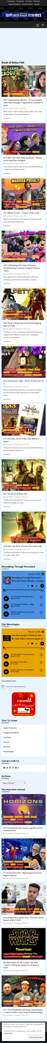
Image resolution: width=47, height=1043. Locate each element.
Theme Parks (21, 259)
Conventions (19, 817)
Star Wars (7, 94)
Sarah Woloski (9, 108)
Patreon (37, 1)
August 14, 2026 (20, 971)
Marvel (13, 819)
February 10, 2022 (21, 329)
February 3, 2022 (21, 387)
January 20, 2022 (21, 444)
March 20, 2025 (20, 163)
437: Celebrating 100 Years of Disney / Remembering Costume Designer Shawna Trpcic (21, 268)
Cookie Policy (8, 1033)
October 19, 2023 (21, 274)
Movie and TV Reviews (11, 314)
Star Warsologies (36, 956)
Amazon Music (27, 4)
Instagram (11, 1)
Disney (19, 201)
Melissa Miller (9, 971)
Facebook (20, 1)
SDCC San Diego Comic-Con (22, 912)
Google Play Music (11, 733)
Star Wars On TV (9, 207)
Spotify (37, 4)
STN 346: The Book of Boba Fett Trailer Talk (22, 546)
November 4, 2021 (21, 549)
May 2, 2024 (19, 216)
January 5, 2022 (20, 497)
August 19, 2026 (20, 878)
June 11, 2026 (19, 108)
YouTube (28, 1)
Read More (7, 118)
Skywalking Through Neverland (28, 91)
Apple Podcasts (14, 4)
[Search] (42, 25)
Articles (6, 909)
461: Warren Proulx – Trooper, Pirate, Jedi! (21, 213)
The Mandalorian (17, 94)
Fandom (6, 954)
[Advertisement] (23, 43)
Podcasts (14, 91)
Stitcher (6, 747)
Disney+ (26, 201)
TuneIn (6, 742)
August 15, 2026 (20, 923)
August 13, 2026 (20, 1015)
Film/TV (6, 91)
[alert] (24, 686)
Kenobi (33, 201)
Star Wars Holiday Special (20, 540)
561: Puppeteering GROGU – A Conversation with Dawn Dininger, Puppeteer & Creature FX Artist (23, 103)
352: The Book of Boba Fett (15, 494)
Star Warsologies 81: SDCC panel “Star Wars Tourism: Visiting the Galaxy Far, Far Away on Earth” (21, 965)
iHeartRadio (8, 751)
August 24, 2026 (20, 833)
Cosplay (30, 369)
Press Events (8, 912)
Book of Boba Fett (9, 201)
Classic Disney (8, 254)
